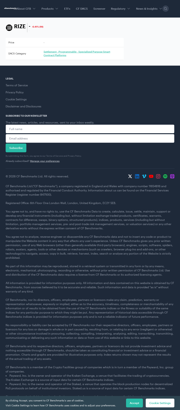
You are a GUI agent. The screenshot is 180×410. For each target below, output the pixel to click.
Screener (99, 8)
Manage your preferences (45, 160)
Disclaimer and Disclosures (23, 106)
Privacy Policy (15, 92)
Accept (134, 403)
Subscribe (16, 147)
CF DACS (82, 8)
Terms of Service (17, 85)
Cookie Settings (16, 99)
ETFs (67, 8)
